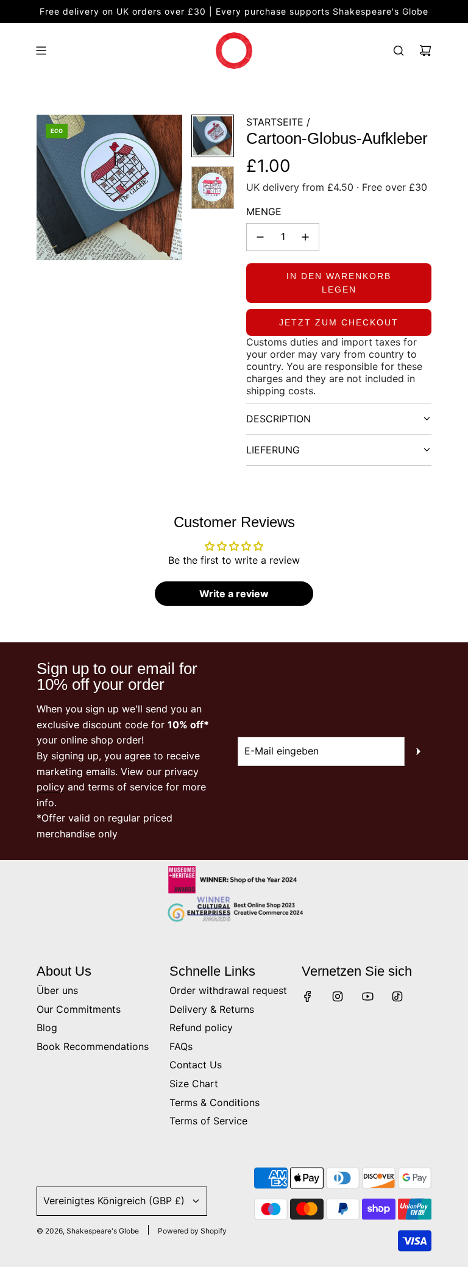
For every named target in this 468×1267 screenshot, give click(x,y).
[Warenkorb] (425, 50)
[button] (46, 187)
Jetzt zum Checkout (339, 322)
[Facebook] (307, 996)
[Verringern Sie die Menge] (260, 237)
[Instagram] (337, 996)
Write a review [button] (234, 593)
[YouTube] (367, 996)
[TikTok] (397, 996)
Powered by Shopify (192, 1230)
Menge (264, 211)
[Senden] (418, 751)
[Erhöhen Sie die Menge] (305, 237)
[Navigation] (40, 50)
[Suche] (398, 50)
